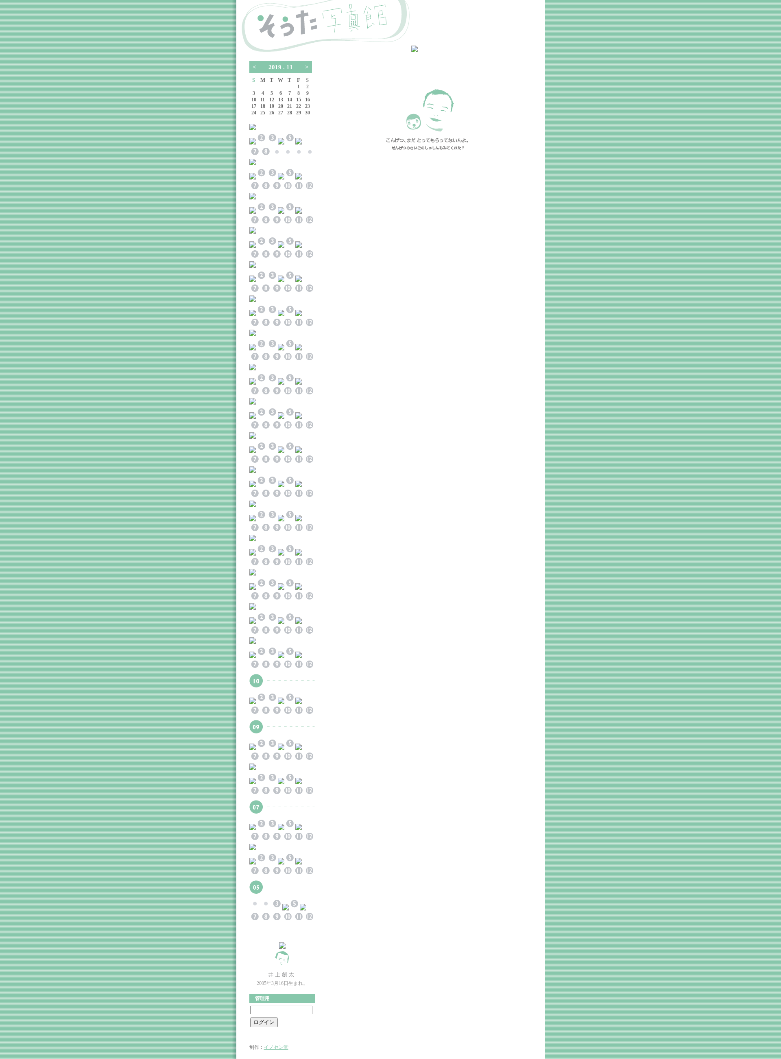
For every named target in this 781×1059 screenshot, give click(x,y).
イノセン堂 (276, 1047)
